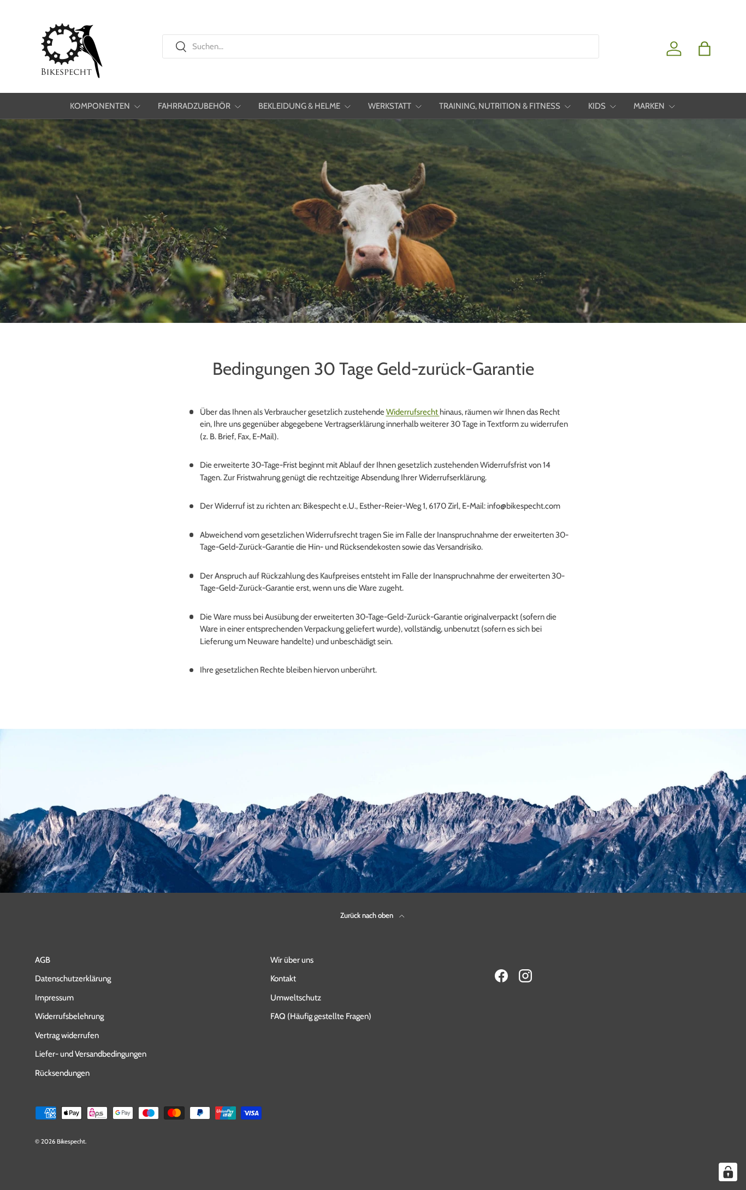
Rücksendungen (62, 1073)
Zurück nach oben (367, 915)
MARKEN (649, 106)
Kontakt (283, 978)
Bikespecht (71, 1141)
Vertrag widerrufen (67, 1035)
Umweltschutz (295, 998)
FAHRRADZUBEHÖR (194, 106)
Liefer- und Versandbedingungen (90, 1054)
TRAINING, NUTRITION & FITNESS (499, 106)
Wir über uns (291, 960)
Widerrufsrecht (413, 412)
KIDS (597, 106)
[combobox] (381, 46)
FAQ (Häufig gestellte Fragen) (320, 1016)
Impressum (54, 998)
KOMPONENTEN (100, 106)
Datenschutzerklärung (73, 978)
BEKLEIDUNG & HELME (299, 106)
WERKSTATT (389, 106)
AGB (42, 960)
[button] (704, 49)
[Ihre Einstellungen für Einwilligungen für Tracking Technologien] (728, 1172)
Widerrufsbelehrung (69, 1016)
